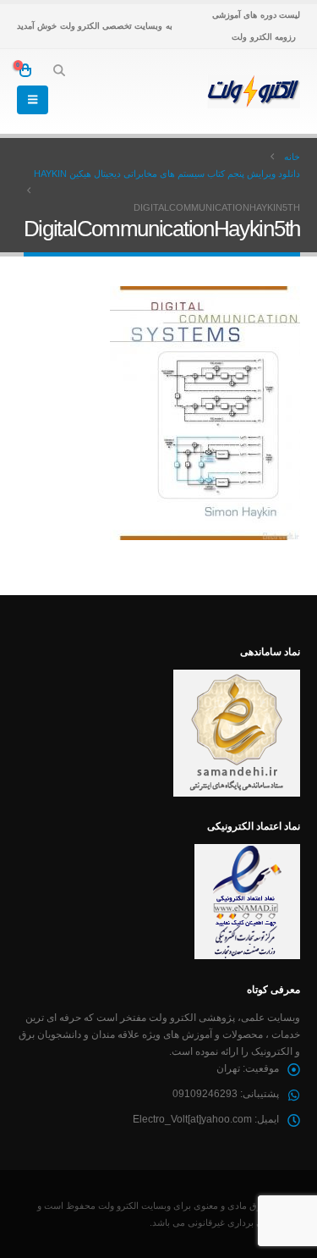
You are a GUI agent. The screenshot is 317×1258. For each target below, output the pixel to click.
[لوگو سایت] (253, 91)
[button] (59, 70)
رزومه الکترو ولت (264, 36)
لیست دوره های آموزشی (256, 14)
